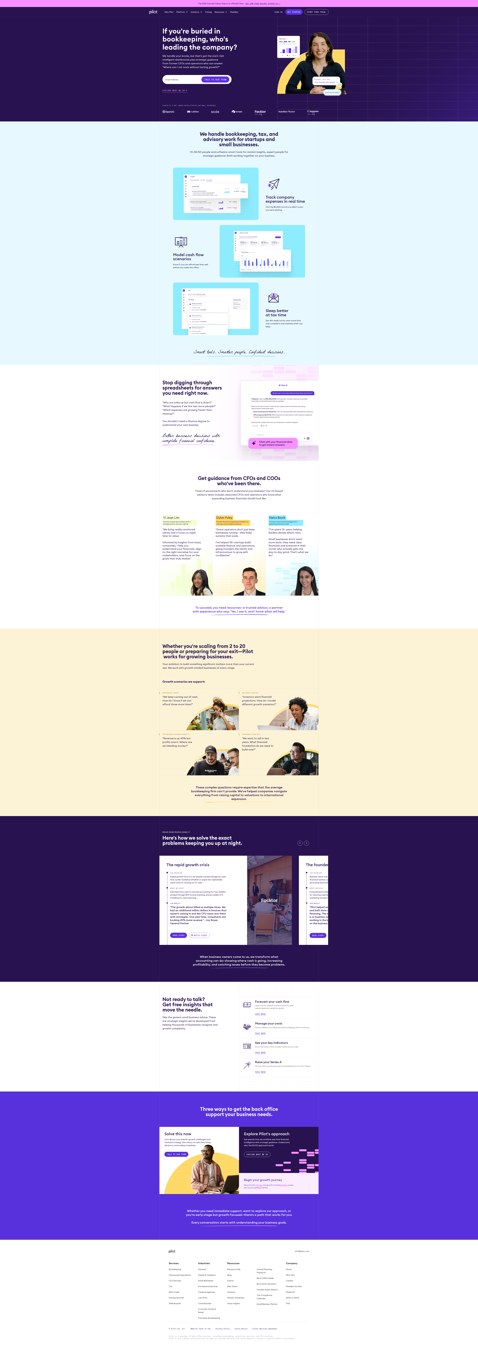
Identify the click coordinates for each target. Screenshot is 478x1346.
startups (259, 1185)
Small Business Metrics (267, 1304)
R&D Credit (174, 1292)
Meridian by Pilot (294, 1286)
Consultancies (204, 1303)
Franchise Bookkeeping (209, 1318)
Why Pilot (290, 1275)
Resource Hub (233, 1269)
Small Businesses (205, 1280)
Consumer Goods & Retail (207, 1310)
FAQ (288, 1303)
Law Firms (202, 1297)
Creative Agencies (206, 1292)
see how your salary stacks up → (262, 3)
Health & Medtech (207, 1275)
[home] (153, 12)
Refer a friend (292, 1297)
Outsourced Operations (180, 1275)
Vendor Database (235, 1297)
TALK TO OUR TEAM (215, 79)
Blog (229, 1275)
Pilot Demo (232, 1286)
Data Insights (233, 1303)
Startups (202, 1269)
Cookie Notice (241, 1328)
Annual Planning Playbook (264, 1271)
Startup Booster (176, 1297)
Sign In (278, 12)
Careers (289, 1280)
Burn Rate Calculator (266, 1284)
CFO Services (175, 1280)
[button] (182, 12)
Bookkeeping (175, 1269)
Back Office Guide (265, 1278)
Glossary (231, 1292)
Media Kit (290, 1292)
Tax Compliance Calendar (264, 1297)
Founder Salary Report (267, 1289)
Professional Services (208, 1286)
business (283, 1185)
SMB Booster (175, 1303)
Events (230, 1280)
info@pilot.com (302, 1251)
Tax (170, 1286)
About (289, 1269)
